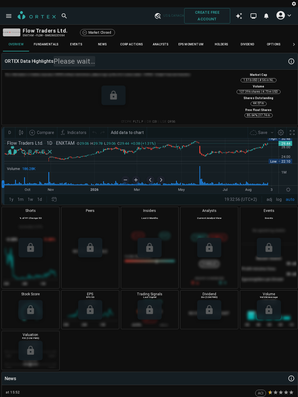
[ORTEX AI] (239, 16)
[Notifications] (266, 16)
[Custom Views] (253, 16)
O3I (154, 121)
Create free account (207, 15)
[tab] (16, 44)
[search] (64, 16)
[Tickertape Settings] (294, 3)
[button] (157, 16)
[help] (291, 61)
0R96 (171, 121)
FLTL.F (138, 121)
